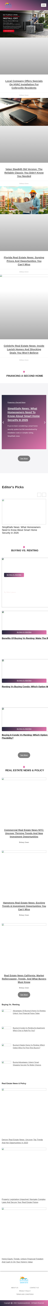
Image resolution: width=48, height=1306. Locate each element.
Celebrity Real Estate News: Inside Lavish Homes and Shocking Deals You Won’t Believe (24, 349)
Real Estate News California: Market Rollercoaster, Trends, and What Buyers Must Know (24, 978)
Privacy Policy (25, 1291)
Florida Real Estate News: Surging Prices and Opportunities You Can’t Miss (24, 261)
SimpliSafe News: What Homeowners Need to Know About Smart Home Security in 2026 (21, 530)
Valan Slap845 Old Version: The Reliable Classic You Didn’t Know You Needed (24, 172)
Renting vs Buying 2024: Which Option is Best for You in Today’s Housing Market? (23, 584)
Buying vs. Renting (14, 575)
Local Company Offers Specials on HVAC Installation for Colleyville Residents (24, 84)
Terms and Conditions (25, 1294)
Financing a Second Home (16, 402)
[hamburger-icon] (43, 5)
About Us (14, 1288)
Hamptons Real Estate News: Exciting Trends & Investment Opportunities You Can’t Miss (24, 906)
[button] (3, 422)
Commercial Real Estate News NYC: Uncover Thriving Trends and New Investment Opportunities (24, 833)
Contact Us (34, 1288)
